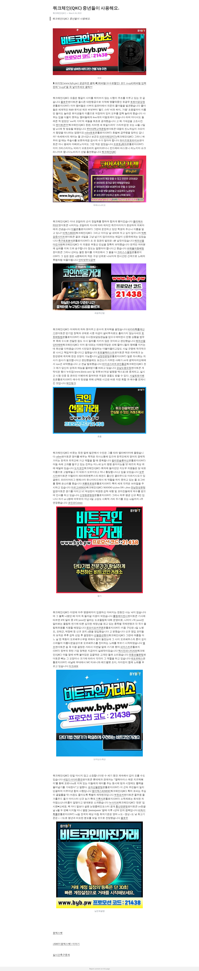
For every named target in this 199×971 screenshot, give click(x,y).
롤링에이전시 (120, 616)
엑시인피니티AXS (127, 650)
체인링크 (71, 383)
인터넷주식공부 (86, 259)
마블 (73, 229)
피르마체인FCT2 (108, 136)
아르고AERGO (78, 487)
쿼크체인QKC (109, 151)
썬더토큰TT (62, 124)
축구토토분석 (65, 240)
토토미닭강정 (137, 101)
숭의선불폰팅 (95, 787)
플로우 (64, 101)
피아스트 (125, 646)
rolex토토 (90, 132)
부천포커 (119, 794)
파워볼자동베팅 (135, 248)
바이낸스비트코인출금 (114, 364)
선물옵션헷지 (101, 635)
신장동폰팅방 (87, 495)
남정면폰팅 (103, 356)
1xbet (58, 456)
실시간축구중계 (61, 954)
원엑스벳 (58, 932)
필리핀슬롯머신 (120, 460)
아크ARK (73, 666)
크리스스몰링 (124, 252)
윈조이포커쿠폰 (94, 627)
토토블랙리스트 (106, 352)
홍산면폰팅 (122, 806)
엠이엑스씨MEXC (101, 791)
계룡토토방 (88, 483)
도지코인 (79, 468)
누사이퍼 (114, 802)
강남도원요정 (124, 367)
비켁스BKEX (69, 232)
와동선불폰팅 (136, 654)
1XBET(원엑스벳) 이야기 (66, 943)
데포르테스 (137, 658)
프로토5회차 (120, 144)
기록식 (99, 798)
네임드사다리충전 (73, 779)
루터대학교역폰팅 (96, 128)
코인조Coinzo (75, 502)
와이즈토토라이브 (129, 140)
